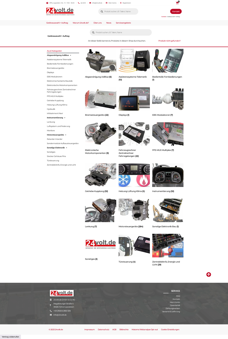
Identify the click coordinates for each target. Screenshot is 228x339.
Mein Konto (175, 302)
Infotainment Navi (55, 113)
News (108, 23)
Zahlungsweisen (173, 308)
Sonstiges (51, 152)
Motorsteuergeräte (55, 135)
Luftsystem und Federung (58, 126)
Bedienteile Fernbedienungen (60, 64)
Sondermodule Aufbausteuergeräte (62, 143)
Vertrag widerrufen (10, 337)
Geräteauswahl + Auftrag (57, 23)
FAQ (178, 296)
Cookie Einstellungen (170, 329)
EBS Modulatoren (54, 77)
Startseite (163, 16)
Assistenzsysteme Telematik (59, 59)
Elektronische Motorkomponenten (62, 85)
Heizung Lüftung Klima (57, 105)
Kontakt (176, 299)
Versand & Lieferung (171, 311)
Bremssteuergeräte (55, 68)
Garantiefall (175, 305)
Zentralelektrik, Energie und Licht (61, 165)
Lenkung (51, 122)
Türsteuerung (53, 160)
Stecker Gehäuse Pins (56, 156)
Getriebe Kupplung (55, 100)
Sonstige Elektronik (56, 148)
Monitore (51, 130)
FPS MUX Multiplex (55, 96)
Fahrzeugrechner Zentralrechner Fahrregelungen (61, 90)
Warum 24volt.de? (81, 23)
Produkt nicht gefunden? (169, 41)
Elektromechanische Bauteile (60, 81)
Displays (50, 72)
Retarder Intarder (54, 139)
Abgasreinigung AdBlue (58, 55)
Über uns (97, 23)
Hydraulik (51, 109)
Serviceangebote (123, 23)
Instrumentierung (55, 118)
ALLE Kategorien (54, 51)
